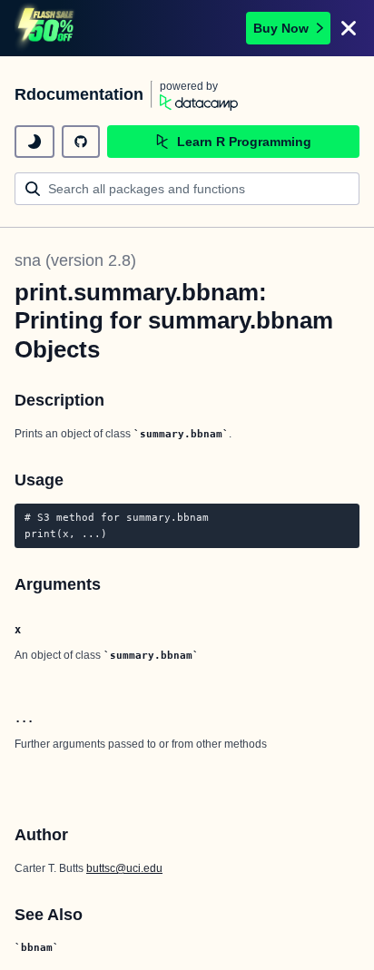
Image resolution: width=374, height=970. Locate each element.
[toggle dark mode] (34, 141)
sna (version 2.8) (75, 260)
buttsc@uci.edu (124, 868)
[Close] (348, 28)
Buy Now (281, 28)
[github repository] (81, 141)
